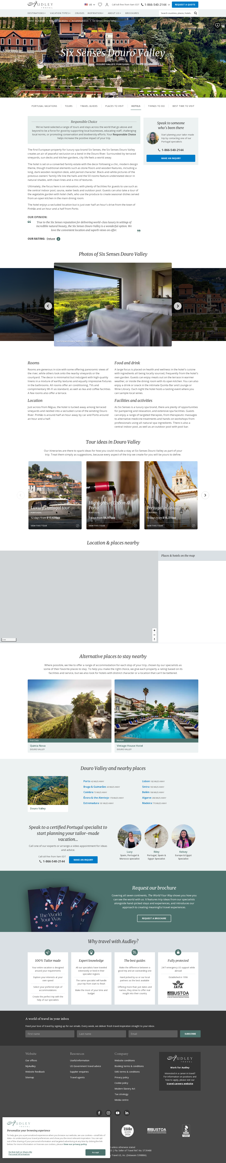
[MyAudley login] (107, 5)
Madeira (147, 803)
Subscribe (190, 1033)
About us (113, 13)
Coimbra (88, 792)
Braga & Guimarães (94, 786)
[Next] (205, 495)
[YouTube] (118, 1113)
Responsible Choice (124, 134)
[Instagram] (108, 1113)
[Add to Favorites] (217, 25)
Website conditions (125, 1060)
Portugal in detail (162, 507)
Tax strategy (121, 1094)
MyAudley (30, 1066)
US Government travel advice (85, 1066)
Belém (145, 792)
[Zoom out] (154, 635)
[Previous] (21, 495)
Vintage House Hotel (130, 745)
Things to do (156, 106)
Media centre (122, 1099)
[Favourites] (100, 5)
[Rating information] (58, 239)
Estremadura (91, 803)
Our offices (31, 1060)
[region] (79, 597)
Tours (69, 106)
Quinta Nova (38, 745)
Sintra (145, 786)
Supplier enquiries (79, 1071)
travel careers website (180, 1083)
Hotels (135, 106)
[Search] (195, 13)
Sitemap (29, 1077)
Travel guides (89, 106)
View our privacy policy (75, 1144)
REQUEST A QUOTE (185, 4)
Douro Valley (38, 808)
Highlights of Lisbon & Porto (109, 505)
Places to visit (114, 106)
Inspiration (95, 13)
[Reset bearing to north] (154, 639)
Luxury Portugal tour (50, 507)
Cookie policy (121, 1082)
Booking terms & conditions (129, 1066)
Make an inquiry (171, 158)
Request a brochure (154, 918)
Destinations (36, 13)
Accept (95, 1152)
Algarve (146, 797)
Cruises (80, 13)
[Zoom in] (154, 630)
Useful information (79, 1060)
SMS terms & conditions (127, 1071)
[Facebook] (99, 1113)
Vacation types (59, 13)
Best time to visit (183, 106)
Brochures (132, 13)
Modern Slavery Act (125, 1088)
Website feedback (35, 1071)
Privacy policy (122, 1077)
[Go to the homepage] (40, 4)
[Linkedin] (127, 1113)
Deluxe (51, 238)
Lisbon (146, 781)
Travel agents (77, 1077)
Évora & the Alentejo (96, 797)
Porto (86, 781)
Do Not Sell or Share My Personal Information (20, 1153)
